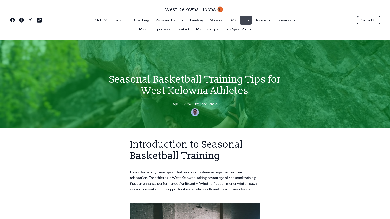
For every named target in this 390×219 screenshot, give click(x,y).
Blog (245, 20)
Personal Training (169, 20)
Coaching (141, 20)
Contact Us (369, 20)
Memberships (207, 29)
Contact (183, 29)
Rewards (263, 20)
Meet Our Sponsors (154, 29)
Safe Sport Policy (237, 29)
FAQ (232, 20)
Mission (215, 20)
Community (286, 20)
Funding (196, 20)
